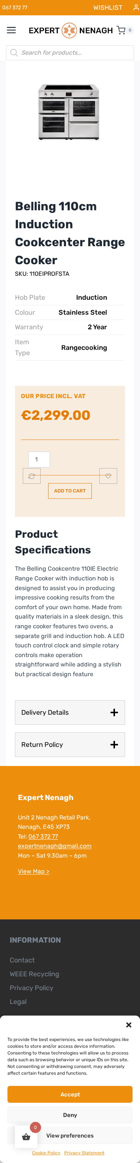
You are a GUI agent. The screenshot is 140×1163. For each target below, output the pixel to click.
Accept (70, 1094)
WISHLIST (107, 7)
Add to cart (70, 491)
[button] (129, 1025)
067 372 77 (43, 836)
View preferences (70, 1135)
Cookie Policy (46, 1153)
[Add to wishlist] (108, 476)
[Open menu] (15, 30)
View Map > (33, 871)
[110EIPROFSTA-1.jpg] (70, 115)
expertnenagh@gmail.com (54, 845)
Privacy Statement (84, 1153)
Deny (70, 1115)
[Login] (136, 7)
